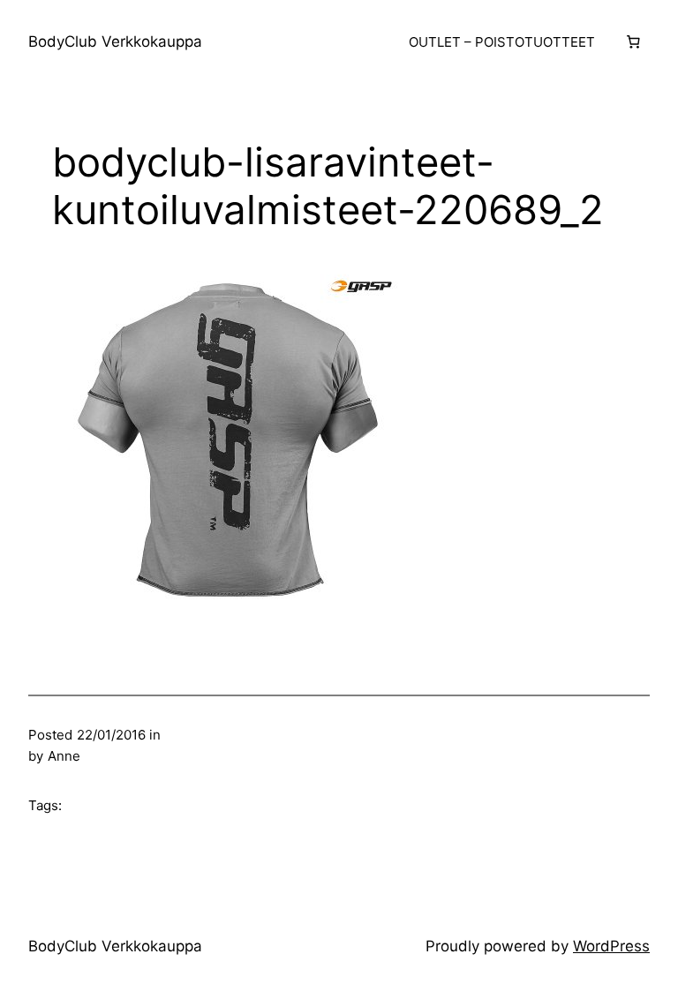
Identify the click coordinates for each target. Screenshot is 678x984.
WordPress (611, 946)
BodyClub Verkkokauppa (115, 41)
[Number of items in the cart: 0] (633, 42)
